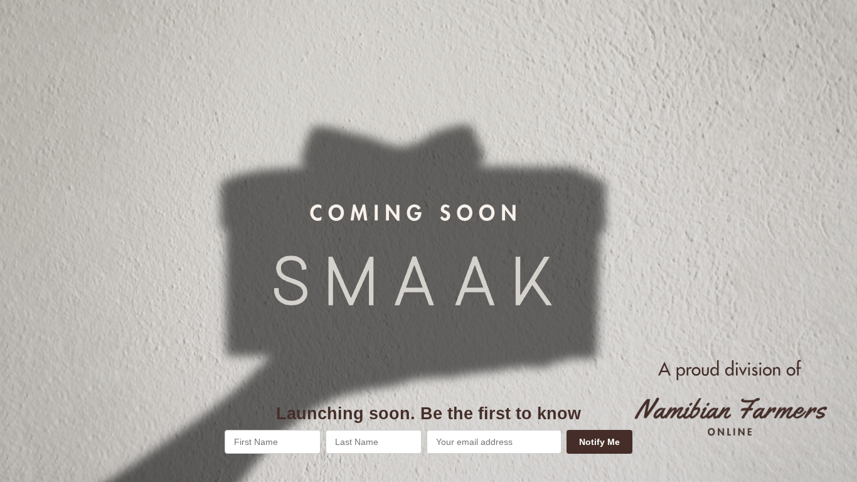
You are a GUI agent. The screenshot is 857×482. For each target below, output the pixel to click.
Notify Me (599, 442)
